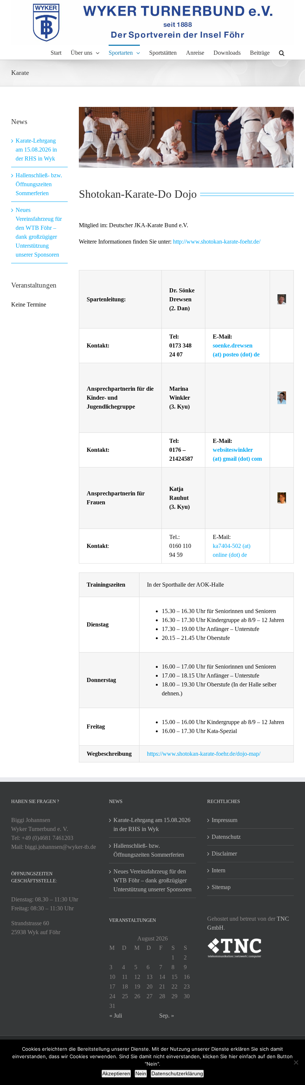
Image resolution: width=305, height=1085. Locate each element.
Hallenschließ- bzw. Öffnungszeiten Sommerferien (39, 184)
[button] (282, 52)
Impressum (224, 820)
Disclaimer (224, 853)
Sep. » (166, 1015)
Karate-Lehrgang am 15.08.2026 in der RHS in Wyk (36, 149)
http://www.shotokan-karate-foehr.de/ (216, 241)
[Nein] (295, 1062)
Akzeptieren (116, 1073)
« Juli (115, 1015)
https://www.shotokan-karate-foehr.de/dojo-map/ (203, 754)
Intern (218, 870)
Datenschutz (226, 837)
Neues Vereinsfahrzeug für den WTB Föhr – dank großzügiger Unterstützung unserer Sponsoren (152, 880)
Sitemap (221, 887)
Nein (140, 1073)
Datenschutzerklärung (177, 1073)
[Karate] (186, 137)
